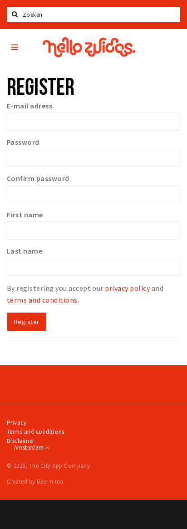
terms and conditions (42, 299)
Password (23, 142)
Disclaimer (20, 441)
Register (26, 322)
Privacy (16, 422)
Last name (24, 250)
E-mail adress (29, 105)
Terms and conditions (35, 432)
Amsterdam (29, 447)
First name (25, 214)
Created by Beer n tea (35, 481)
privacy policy (127, 288)
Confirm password (38, 178)
